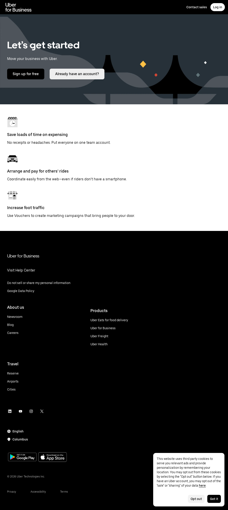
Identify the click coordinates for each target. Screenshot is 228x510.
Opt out (196, 499)
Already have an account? (77, 74)
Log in (217, 7)
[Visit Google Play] (22, 457)
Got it (214, 499)
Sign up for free (26, 74)
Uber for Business (23, 256)
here (202, 485)
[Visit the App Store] (52, 457)
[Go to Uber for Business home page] (18, 7)
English (18, 431)
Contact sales (196, 7)
